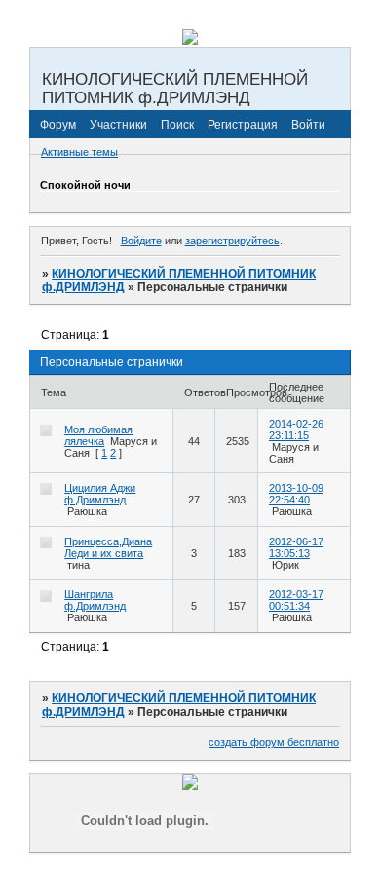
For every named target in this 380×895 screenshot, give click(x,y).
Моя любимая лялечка (98, 435)
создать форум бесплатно (274, 742)
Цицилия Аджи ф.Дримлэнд (99, 493)
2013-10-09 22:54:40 (296, 493)
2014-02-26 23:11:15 (296, 429)
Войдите (141, 240)
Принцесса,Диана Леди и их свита (108, 547)
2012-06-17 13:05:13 (296, 547)
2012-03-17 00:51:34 (296, 600)
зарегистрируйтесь (232, 240)
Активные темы (79, 152)
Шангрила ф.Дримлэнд (95, 600)
